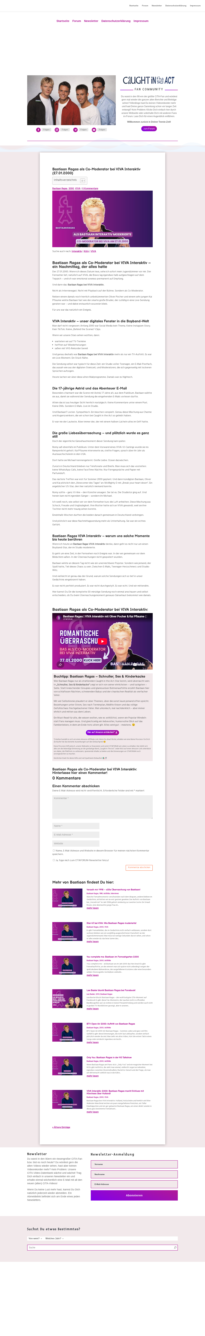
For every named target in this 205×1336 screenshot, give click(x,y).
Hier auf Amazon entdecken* (101, 733)
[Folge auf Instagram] (57, 130)
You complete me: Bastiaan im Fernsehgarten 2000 (113, 957)
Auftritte (106, 893)
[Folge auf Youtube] (94, 130)
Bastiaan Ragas (59, 189)
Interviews (115, 893)
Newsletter (157, 6)
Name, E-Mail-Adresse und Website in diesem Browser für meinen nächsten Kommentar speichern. (100, 853)
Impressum (195, 6)
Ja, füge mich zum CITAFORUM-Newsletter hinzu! (82, 861)
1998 (101, 893)
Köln (86, 252)
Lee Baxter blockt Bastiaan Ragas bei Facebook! (111, 990)
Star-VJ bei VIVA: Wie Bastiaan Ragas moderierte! (111, 923)
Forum (145, 6)
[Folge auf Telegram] (75, 130)
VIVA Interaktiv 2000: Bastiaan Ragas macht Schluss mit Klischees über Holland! (115, 1092)
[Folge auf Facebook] (38, 130)
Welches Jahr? (53, 1239)
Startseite (133, 6)
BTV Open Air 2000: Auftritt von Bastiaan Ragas (111, 1024)
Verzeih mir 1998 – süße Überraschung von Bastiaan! (113, 889)
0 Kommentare (90, 189)
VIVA (77, 189)
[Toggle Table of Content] (81, 180)
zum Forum (149, 128)
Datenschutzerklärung (175, 6)
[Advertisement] (102, 46)
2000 (71, 189)
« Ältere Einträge (61, 1128)
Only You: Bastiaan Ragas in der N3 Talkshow (109, 1057)
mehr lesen (93, 908)
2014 (98, 994)
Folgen (46, 129)
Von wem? (34, 1239)
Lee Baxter (91, 994)
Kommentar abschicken (139, 868)
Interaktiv (77, 252)
